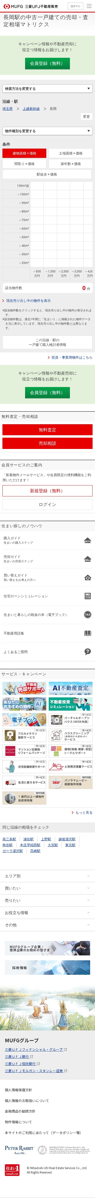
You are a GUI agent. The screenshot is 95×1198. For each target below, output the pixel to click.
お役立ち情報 (16, 913)
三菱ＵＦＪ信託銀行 (20, 1063)
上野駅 (46, 839)
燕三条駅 (9, 839)
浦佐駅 (28, 839)
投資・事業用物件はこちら (72, 357)
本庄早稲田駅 (30, 845)
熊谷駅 (7, 845)
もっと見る (84, 812)
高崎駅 (35, 851)
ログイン (75, 6)
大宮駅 (53, 845)
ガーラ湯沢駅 (12, 851)
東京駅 (70, 845)
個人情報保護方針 (18, 1089)
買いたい (12, 888)
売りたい (12, 900)
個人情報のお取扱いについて (27, 1100)
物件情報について (18, 1121)
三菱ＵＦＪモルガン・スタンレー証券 (34, 1070)
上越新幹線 (31, 109)
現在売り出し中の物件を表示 (28, 301)
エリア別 (12, 876)
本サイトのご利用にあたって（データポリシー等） (44, 1132)
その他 (11, 925)
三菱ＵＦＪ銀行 (17, 1056)
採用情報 (19, 967)
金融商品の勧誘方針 (20, 1111)
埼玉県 (7, 109)
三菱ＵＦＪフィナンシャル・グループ (34, 1049)
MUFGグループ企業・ (30, 948)
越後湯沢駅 (67, 839)
